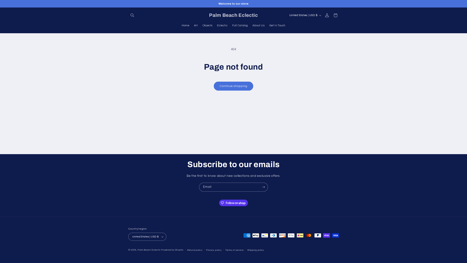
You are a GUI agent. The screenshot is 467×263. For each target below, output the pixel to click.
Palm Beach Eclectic (149, 250)
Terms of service (234, 250)
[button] (132, 15)
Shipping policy (255, 250)
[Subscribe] (263, 187)
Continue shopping (234, 86)
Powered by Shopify (172, 250)
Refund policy (194, 250)
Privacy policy (213, 250)
